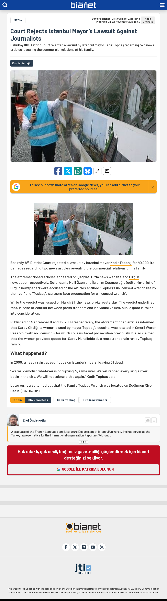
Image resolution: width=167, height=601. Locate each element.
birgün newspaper (95, 400)
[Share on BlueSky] (88, 171)
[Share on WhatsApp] (78, 171)
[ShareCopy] (97, 171)
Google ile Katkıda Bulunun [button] (88, 469)
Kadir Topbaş (121, 262)
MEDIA (18, 20)
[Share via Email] (107, 171)
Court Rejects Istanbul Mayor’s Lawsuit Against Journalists (73, 34)
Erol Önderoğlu (34, 420)
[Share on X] (68, 171)
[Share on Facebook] (58, 171)
